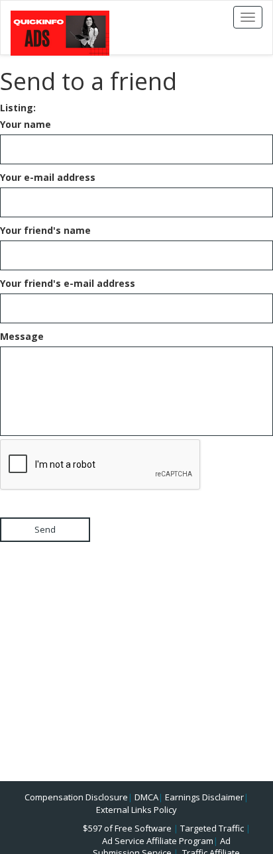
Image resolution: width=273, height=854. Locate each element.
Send (45, 529)
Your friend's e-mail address (67, 283)
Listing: (18, 107)
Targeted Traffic (212, 828)
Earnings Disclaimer (204, 797)
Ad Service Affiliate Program (157, 841)
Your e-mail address (47, 177)
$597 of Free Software (127, 828)
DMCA (146, 797)
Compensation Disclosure (76, 797)
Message (22, 336)
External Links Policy (136, 810)
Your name (25, 124)
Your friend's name (45, 230)
